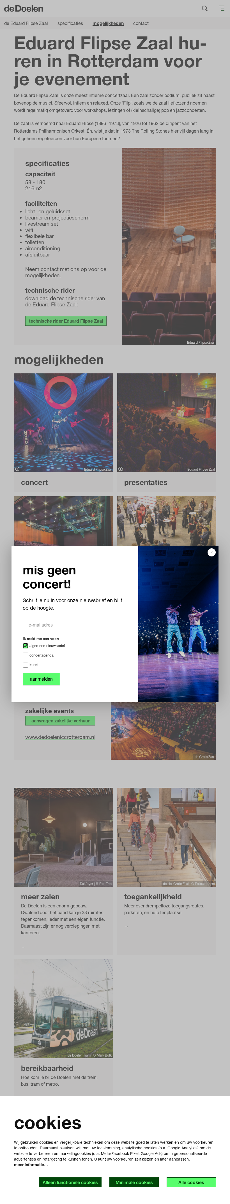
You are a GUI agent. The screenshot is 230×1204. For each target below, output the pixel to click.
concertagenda (41, 655)
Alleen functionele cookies (70, 1182)
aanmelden (41, 678)
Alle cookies (191, 1182)
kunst (33, 664)
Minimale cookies (134, 1182)
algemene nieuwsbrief (46, 645)
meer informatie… (31, 1164)
